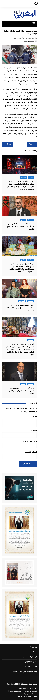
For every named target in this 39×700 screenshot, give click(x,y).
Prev (30, 144)
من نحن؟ (33, 647)
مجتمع (23, 220)
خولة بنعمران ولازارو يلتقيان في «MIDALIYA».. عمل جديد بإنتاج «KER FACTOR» (20, 308)
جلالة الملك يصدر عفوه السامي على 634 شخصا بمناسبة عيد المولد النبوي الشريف (20, 227)
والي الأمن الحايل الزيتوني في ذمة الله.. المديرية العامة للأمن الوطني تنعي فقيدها (19, 391)
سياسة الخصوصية (30, 666)
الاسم (34, 430)
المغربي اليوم (30, 38)
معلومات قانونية (30, 662)
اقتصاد (31, 177)
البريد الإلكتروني (30, 441)
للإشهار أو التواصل (30, 657)
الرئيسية (32, 41)
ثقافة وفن (22, 301)
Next (9, 144)
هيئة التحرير (32, 652)
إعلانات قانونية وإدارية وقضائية (25, 671)
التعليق (33, 417)
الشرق (26, 41)
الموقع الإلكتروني (30, 452)
